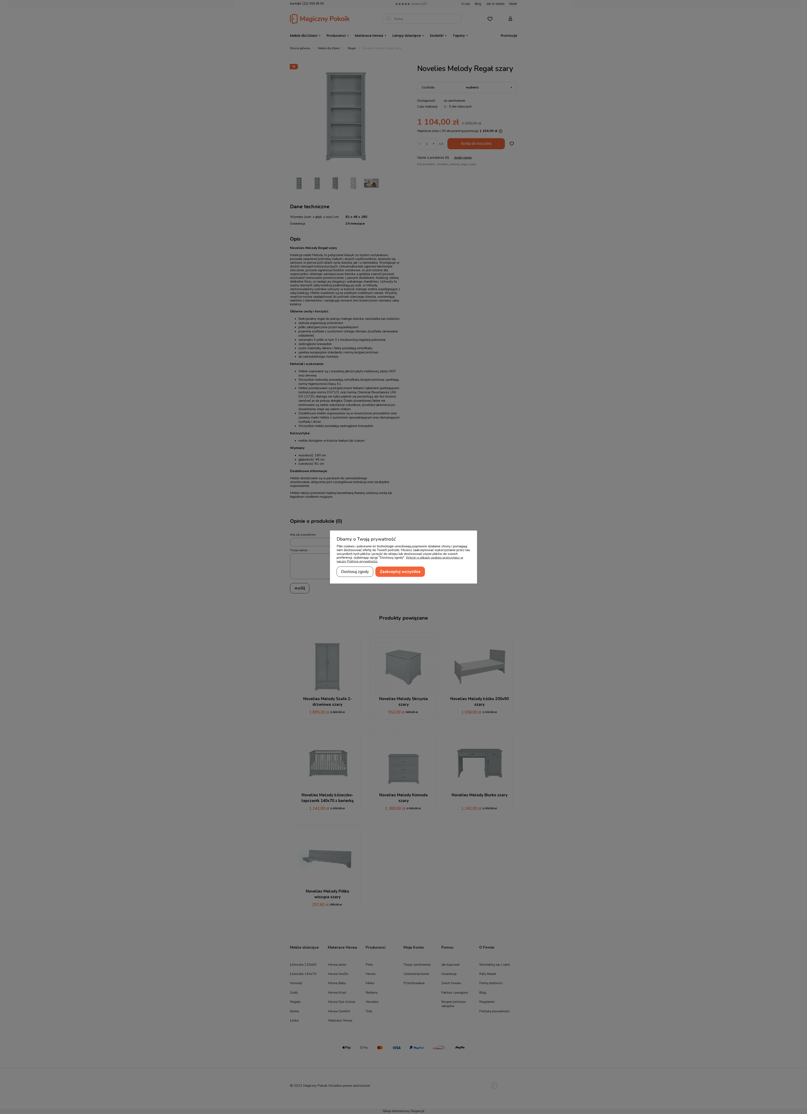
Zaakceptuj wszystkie (400, 571)
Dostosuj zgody (355, 571)
